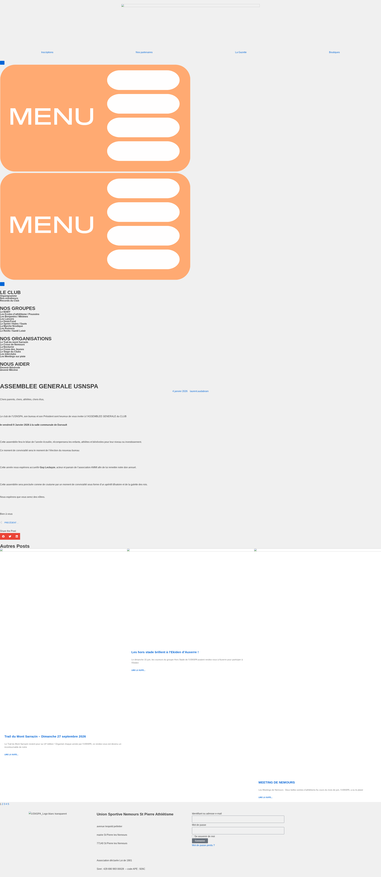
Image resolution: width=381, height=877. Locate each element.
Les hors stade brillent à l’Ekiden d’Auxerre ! (165, 652)
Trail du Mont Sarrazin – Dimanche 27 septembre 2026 (45, 736)
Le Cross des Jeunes (12, 349)
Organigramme (8, 296)
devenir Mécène (9, 370)
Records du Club (9, 300)
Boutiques (334, 52)
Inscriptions (47, 52)
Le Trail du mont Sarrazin (14, 342)
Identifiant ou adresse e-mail (207, 813)
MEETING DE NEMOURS (277, 782)
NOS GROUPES (17, 308)
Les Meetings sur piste (12, 356)
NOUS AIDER (15, 364)
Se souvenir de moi (204, 836)
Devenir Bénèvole (10, 367)
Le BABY (5, 312)
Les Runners (7, 328)
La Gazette (241, 52)
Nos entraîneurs (9, 298)
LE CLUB (10, 292)
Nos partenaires (144, 52)
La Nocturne (7, 347)
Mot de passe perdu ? (203, 845)
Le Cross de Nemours (12, 344)
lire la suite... (11, 755)
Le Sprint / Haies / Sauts (13, 323)
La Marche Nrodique (11, 326)
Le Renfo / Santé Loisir (13, 331)
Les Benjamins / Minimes (14, 316)
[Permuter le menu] (2, 63)
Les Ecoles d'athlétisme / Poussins (19, 314)
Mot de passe (199, 825)
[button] (3, 536)
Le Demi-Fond (8, 321)
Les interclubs (8, 354)
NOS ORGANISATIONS (25, 338)
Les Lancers (7, 319)
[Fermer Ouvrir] (2, 284)
